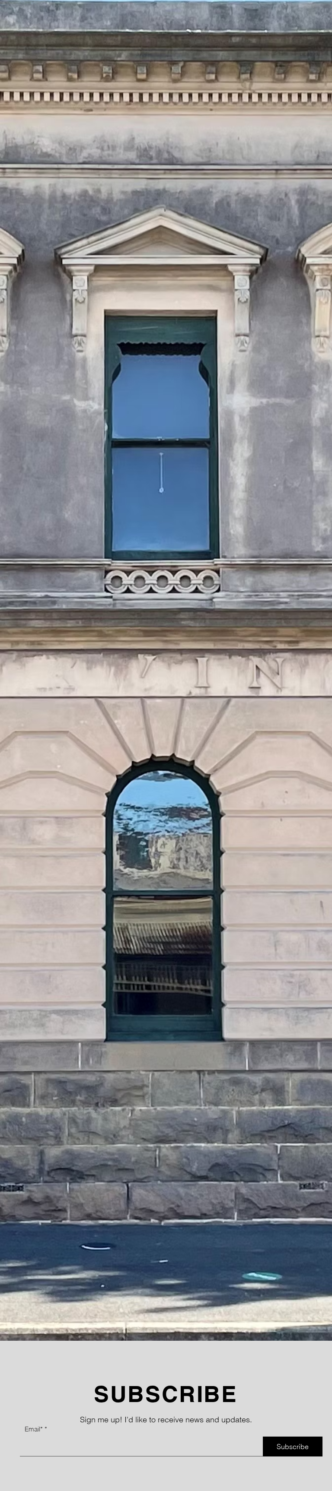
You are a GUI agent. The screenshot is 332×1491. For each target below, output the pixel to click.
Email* (34, 1429)
